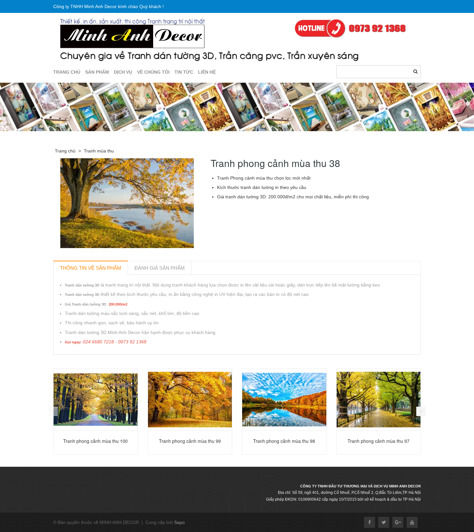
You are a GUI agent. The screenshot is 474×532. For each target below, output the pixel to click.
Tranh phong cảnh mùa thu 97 (379, 441)
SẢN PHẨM (97, 72)
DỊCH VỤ (123, 72)
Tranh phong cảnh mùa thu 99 (190, 441)
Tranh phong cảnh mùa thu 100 (95, 441)
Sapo (179, 522)
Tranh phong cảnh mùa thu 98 (284, 441)
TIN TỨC (183, 72)
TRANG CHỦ (66, 72)
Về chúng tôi (153, 72)
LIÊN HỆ (207, 72)
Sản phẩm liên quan (88, 362)
